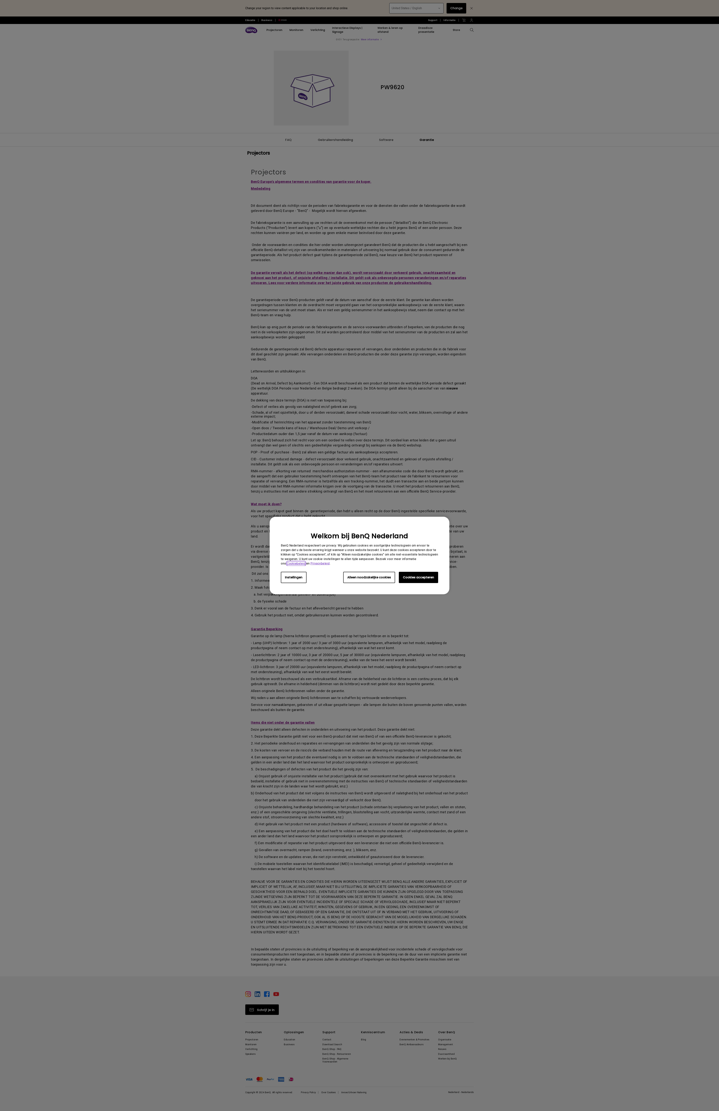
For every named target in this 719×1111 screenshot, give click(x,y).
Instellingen (293, 577)
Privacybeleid (320, 563)
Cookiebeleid (296, 563)
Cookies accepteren (418, 577)
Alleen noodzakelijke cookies (369, 577)
